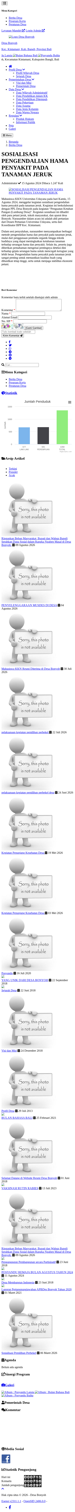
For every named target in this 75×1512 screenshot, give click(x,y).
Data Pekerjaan (24, 102)
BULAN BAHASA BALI (16, 1117)
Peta (11, 125)
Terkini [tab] (13, 468)
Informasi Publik (25, 122)
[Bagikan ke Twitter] (10, 345)
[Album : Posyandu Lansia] (18, 1392)
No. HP (6, 321)
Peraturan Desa (17, 24)
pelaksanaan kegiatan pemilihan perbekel (25, 732)
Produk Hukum (25, 118)
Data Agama (23, 105)
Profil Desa (15, 69)
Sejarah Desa (23, 76)
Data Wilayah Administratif (31, 92)
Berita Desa (15, 17)
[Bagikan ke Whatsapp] (10, 348)
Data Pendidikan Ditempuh (31, 99)
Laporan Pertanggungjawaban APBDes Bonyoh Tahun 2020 (36, 1289)
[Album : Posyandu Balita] (17, 1395)
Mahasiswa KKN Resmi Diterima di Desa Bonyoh (30, 668)
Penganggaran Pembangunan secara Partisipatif (28, 1262)
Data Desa (15, 89)
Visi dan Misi (23, 82)
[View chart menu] (70, 402)
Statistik (11, 393)
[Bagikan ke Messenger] (10, 358)
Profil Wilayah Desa (27, 72)
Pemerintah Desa (25, 86)
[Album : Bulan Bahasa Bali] (52, 1392)
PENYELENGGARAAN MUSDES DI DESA (29, 605)
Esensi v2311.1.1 (11, 1501)
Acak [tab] (12, 475)
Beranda (13, 141)
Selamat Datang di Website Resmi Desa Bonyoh (29, 1178)
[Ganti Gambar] (33, 328)
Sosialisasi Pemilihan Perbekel (18, 1352)
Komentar (8, 310)
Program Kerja (17, 21)
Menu (8, 135)
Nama (6, 313)
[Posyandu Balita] (42, 55)
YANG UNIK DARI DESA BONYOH (24, 980)
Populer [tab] (13, 472)
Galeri (12, 128)
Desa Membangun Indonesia (17, 1282)
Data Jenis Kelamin (27, 109)
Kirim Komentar (11, 335)
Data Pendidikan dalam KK (32, 95)
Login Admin (34, 30)
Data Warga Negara (27, 112)
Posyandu (7, 973)
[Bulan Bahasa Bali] (18, 55)
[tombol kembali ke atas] (2, 1488)
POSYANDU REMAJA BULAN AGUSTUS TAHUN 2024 (37, 1272)
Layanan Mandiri (11, 30)
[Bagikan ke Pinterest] (10, 355)
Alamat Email (9, 317)
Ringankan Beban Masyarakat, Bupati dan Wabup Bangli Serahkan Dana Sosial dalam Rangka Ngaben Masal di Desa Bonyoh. (36, 542)
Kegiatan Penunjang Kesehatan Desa (23, 852)
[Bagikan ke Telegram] (10, 351)
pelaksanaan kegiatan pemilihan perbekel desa (27, 792)
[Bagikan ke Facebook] (10, 342)
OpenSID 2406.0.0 (34, 1501)
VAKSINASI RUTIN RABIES (19, 1188)
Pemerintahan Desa (20, 79)
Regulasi (14, 115)
